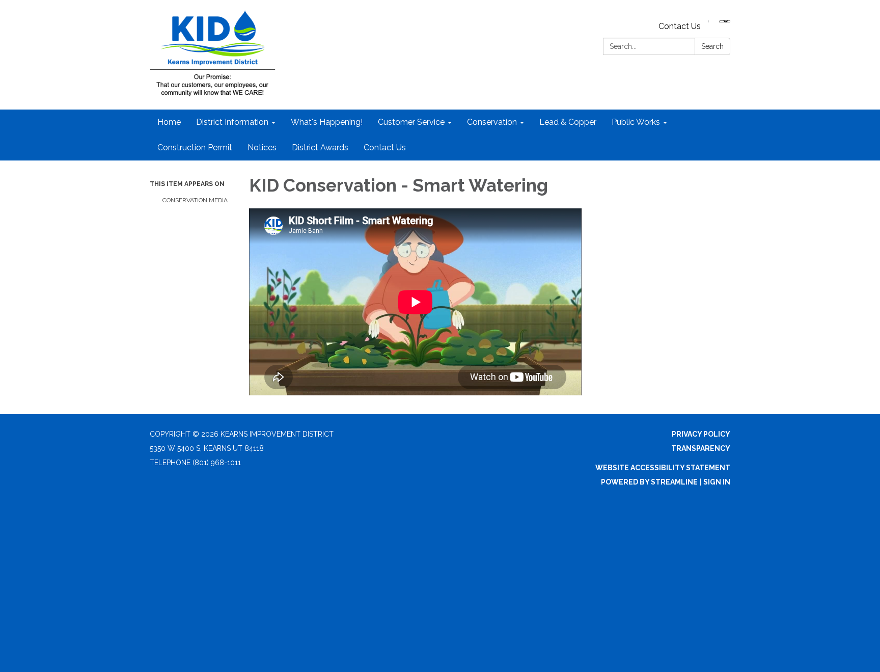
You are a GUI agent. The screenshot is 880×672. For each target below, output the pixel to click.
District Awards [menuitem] (320, 147)
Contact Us (679, 26)
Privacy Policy (701, 434)
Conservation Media (195, 200)
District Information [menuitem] (232, 122)
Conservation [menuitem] (492, 122)
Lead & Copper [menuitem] (567, 122)
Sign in (716, 482)
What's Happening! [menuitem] (327, 122)
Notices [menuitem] (262, 147)
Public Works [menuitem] (636, 122)
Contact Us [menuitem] (385, 147)
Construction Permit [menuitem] (194, 147)
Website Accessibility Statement (662, 468)
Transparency (700, 448)
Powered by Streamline (649, 482)
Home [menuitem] (169, 122)
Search (712, 46)
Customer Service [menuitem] (411, 122)
